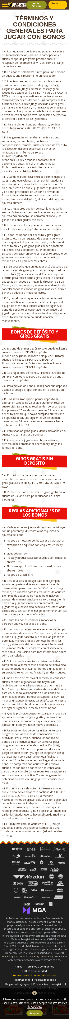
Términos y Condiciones (40, 966)
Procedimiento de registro (48, 984)
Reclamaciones (21, 980)
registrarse (59, 3)
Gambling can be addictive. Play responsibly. (28, 956)
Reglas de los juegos (17, 984)
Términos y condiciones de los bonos (34, 975)
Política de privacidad (34, 971)
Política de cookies (45, 980)
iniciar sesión (36, 5)
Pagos (18, 966)
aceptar (34, 1013)
